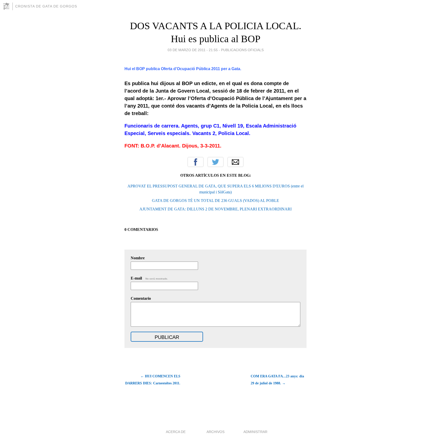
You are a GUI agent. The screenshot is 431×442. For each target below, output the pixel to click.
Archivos (215, 432)
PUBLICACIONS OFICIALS (242, 50)
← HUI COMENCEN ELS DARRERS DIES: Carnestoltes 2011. (152, 379)
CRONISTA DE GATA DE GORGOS (46, 6)
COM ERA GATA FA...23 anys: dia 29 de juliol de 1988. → (277, 379)
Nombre (138, 258)
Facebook (196, 162)
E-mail (149, 278)
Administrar (255, 432)
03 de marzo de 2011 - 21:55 (193, 50)
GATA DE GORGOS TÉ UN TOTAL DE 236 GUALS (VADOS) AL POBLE (215, 200)
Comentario (141, 298)
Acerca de (176, 432)
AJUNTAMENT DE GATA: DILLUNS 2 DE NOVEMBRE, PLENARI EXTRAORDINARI (215, 209)
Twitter (215, 162)
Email (235, 162)
